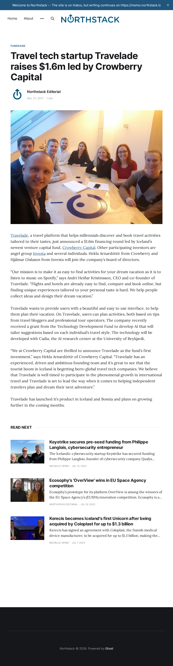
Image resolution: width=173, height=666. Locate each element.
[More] (42, 18)
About (29, 18)
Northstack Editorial (44, 92)
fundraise (18, 45)
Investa (39, 253)
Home (12, 18)
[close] (168, 5)
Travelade (19, 235)
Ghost (109, 648)
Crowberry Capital (78, 247)
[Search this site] (52, 18)
